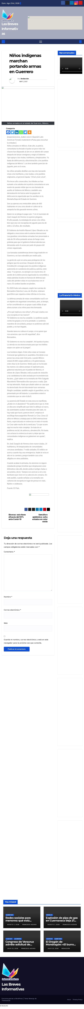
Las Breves (17, 939)
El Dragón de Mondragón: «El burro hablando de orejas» (60, 944)
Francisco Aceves (29, 924)
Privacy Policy (77, 999)
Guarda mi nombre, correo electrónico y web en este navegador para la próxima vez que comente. (26, 641)
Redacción (25, 79)
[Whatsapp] (21, 132)
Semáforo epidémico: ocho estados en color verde (39, 518)
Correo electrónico (12, 610)
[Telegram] (25, 132)
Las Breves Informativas (10, 29)
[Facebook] (8, 132)
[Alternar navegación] (40, 41)
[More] (29, 132)
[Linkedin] (17, 132)
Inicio (69, 999)
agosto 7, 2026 (13, 924)
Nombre (8, 597)
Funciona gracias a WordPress (12, 998)
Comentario (9, 552)
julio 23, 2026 (13, 948)
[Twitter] (12, 132)
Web (6, 623)
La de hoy (9, 939)
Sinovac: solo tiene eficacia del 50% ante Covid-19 (17, 517)
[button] (77, 42)
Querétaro (9, 915)
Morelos (49, 915)
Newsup (31, 998)
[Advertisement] (70, 113)
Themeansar (6, 1000)
